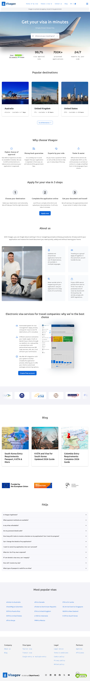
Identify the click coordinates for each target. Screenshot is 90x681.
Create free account (27, 373)
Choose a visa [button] (45, 3)
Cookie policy (59, 656)
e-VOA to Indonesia (41, 616)
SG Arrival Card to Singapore (73, 607)
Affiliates (80, 653)
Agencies (79, 649)
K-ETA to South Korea (70, 616)
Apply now (45, 213)
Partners (79, 645)
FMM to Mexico (39, 620)
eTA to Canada (39, 602)
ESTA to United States (14, 616)
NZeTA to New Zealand (70, 611)
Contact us (58, 3)
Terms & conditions (61, 653)
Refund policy (59, 664)
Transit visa (27, 653)
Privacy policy (59, 660)
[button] (73, 4)
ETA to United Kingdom (42, 611)
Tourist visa (27, 649)
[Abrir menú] (87, 3)
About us (7, 649)
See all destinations (44, 122)
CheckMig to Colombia (14, 607)
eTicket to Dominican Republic (45, 607)
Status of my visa (32, 3)
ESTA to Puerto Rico (13, 611)
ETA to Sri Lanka (68, 602)
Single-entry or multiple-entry (34, 656)
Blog (66, 3)
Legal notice (58, 649)
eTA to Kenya (10, 620)
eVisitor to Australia (13, 602)
